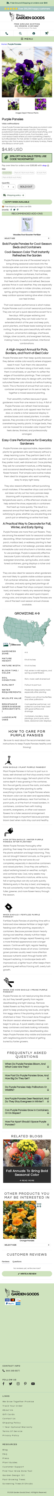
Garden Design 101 (14, 1475)
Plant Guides (10, 1462)
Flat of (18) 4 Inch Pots (24, 173)
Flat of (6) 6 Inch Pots (12, 177)
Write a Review (32, 1274)
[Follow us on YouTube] (33, 1384)
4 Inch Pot (7, 173)
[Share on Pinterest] (17, 210)
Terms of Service (12, 1431)
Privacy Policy (11, 1435)
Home (4, 44)
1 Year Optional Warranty (18, 1427)
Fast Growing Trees (14, 1479)
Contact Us (9, 1419)
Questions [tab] (16, 1262)
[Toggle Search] (20, 33)
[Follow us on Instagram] (18, 1384)
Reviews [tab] (5, 1262)
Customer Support (13, 1467)
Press (6, 1458)
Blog (5, 1450)
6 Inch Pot (41, 173)
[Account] (34, 33)
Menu (28, 39)
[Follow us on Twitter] (10, 1384)
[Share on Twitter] (14, 210)
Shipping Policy (12, 1423)
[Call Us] (7, 33)
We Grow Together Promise (18, 1402)
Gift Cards (9, 1414)
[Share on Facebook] (11, 210)
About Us (8, 1410)
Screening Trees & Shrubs (18, 1484)
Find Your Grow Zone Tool (17, 1471)
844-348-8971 (13, 1371)
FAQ (5, 1454)
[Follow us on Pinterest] (25, 1384)
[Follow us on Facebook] (3, 1384)
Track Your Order (13, 1406)
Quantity (6, 183)
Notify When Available (17, 202)
